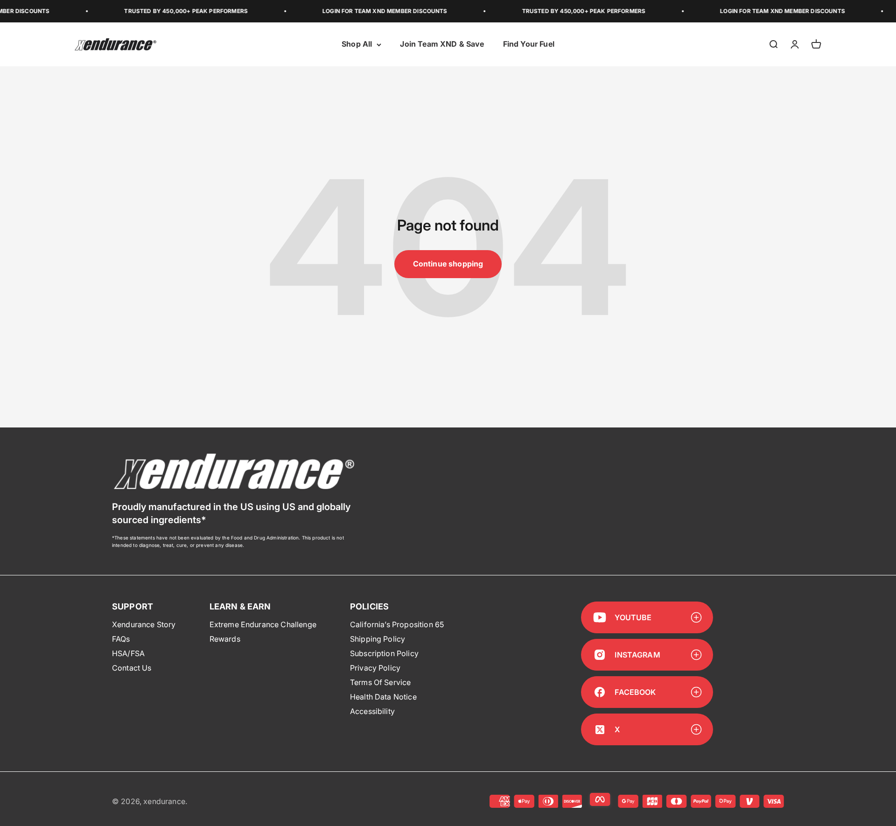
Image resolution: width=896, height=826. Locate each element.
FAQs (121, 639)
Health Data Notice (383, 696)
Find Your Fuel (528, 44)
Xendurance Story (144, 624)
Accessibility (372, 711)
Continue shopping (448, 263)
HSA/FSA (128, 653)
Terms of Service (380, 682)
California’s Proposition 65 (397, 624)
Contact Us (132, 667)
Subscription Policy (384, 653)
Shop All (357, 44)
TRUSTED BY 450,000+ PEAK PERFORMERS (172, 10)
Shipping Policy (377, 639)
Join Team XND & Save (442, 44)
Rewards (225, 639)
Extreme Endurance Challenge (263, 624)
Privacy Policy (375, 667)
